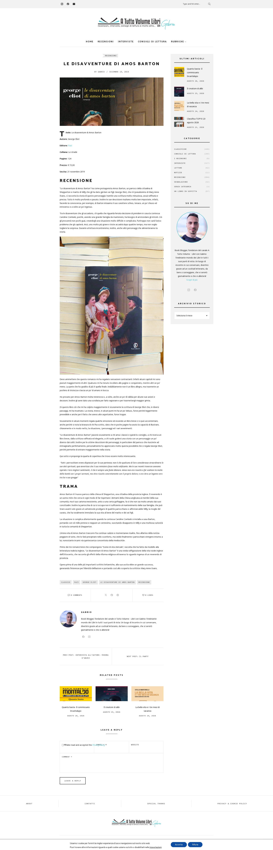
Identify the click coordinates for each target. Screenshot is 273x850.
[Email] (74, 4)
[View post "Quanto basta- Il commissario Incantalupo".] (76, 693)
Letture (192, 168)
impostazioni (156, 847)
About (29, 803)
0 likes (149, 595)
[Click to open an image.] (112, 101)
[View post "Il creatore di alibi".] (112, 693)
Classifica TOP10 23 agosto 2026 (196, 120)
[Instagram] (62, 4)
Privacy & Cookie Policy (232, 803)
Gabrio (99, 72)
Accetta (179, 844)
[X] (106, 595)
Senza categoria (192, 186)
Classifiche (192, 149)
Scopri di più (191, 279)
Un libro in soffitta (192, 191)
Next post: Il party (137, 656)
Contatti (90, 803)
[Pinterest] (117, 595)
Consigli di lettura (152, 42)
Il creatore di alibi (112, 707)
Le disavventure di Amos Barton (117, 582)
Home (89, 42)
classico (65, 582)
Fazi (70, 145)
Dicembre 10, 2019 (119, 72)
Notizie (192, 172)
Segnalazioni (192, 182)
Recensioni (106, 42)
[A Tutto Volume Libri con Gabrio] (136, 23)
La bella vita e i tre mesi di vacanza (147, 709)
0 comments (76, 595)
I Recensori (192, 158)
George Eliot (89, 582)
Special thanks (156, 803)
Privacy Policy (99, 745)
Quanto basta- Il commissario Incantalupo (76, 709)
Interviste (126, 42)
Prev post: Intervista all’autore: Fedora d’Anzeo (85, 656)
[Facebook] (68, 4)
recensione (144, 582)
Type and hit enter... (191, 4)
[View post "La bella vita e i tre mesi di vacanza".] (147, 693)
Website (135, 745)
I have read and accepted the (86, 745)
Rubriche (177, 42)
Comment (67, 757)
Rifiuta (195, 844)
